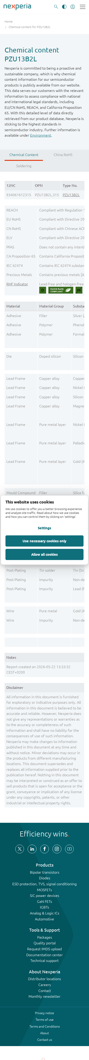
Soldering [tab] (23, 166)
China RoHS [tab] (63, 155)
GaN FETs (44, 901)
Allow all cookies (44, 554)
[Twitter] (19, 849)
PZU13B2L (71, 195)
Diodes (44, 878)
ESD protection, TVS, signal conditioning (44, 884)
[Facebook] (44, 849)
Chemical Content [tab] (23, 155)
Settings (44, 528)
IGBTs (44, 907)
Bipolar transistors (44, 872)
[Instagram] (56, 849)
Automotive (44, 919)
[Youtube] (69, 849)
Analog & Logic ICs (44, 913)
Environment (40, 135)
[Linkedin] (32, 849)
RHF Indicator (17, 284)
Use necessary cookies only (44, 541)
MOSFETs (44, 890)
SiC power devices (44, 895)
